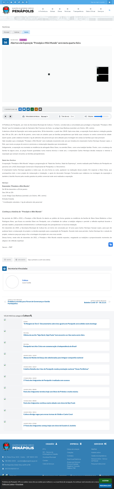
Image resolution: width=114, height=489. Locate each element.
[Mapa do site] (22, 2)
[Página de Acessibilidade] (26, 2)
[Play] (5, 116)
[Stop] (10, 116)
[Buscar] (109, 10)
